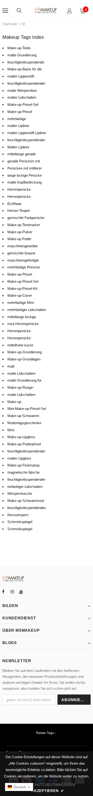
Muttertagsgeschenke (24, 423)
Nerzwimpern (17, 515)
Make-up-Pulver (19, 232)
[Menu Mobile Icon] (5, 11)
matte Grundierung (21, 55)
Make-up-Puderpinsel (24, 444)
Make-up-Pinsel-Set (22, 104)
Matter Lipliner (18, 147)
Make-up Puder (19, 239)
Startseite (9, 24)
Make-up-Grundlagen (24, 359)
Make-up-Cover (19, 295)
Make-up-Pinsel (19, 112)
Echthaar (14, 204)
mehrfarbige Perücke (23, 267)
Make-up (14, 402)
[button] (19, 787)
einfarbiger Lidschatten (24, 487)
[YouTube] (21, 591)
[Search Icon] (19, 10)
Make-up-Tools (19, 48)
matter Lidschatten (21, 97)
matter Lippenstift (20, 76)
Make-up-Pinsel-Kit (22, 288)
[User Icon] (69, 10)
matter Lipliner (18, 126)
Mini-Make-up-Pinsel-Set (26, 409)
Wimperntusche (19, 493)
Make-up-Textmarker (23, 225)
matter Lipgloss (19, 458)
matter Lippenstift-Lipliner (26, 133)
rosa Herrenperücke (23, 324)
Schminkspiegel (19, 522)
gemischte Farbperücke (25, 218)
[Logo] (46, 10)
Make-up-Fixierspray (23, 465)
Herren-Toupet (18, 211)
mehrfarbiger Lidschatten (26, 310)
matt (10, 366)
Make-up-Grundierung (24, 352)
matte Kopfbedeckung (24, 182)
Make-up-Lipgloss (21, 437)
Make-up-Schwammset (25, 501)
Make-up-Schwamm (23, 416)
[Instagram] (12, 591)
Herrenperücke (19, 189)
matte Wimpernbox (22, 90)
